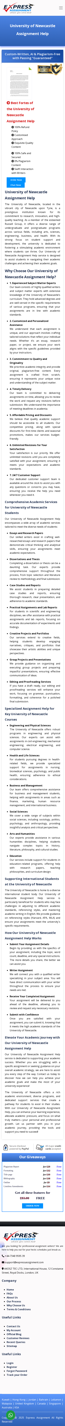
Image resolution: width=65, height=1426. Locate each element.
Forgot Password (17, 1371)
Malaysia (7, 1403)
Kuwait (6, 1399)
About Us (12, 1297)
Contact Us (13, 1326)
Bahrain (43, 1399)
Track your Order (17, 1375)
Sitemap (12, 1346)
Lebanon (56, 1399)
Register (12, 1367)
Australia (7, 1407)
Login (10, 1363)
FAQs (10, 1293)
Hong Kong (19, 1399)
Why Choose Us (16, 1305)
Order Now (16, 179)
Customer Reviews (18, 1338)
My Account (14, 1330)
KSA (17, 1407)
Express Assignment (38, 1417)
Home (10, 1289)
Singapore (55, 1403)
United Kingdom (24, 1403)
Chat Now (15, 185)
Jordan (32, 1399)
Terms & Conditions (19, 1309)
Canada (41, 1403)
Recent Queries (16, 1342)
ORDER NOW (32, 1206)
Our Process (14, 1301)
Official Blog (14, 1334)
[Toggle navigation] (61, 8)
